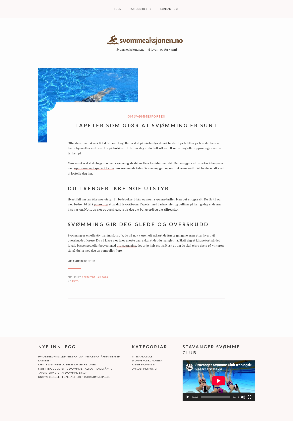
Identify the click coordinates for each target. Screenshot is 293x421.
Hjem (118, 8)
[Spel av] (188, 397)
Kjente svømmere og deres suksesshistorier (67, 364)
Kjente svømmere (143, 364)
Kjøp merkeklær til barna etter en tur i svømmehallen (74, 376)
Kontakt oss (169, 8)
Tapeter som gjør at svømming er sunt (63, 372)
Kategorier (139, 8)
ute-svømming (126, 245)
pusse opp (101, 204)
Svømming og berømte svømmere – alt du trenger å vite (75, 368)
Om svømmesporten (146, 116)
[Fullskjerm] (250, 397)
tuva (75, 281)
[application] (219, 380)
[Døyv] (243, 397)
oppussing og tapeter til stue (94, 168)
